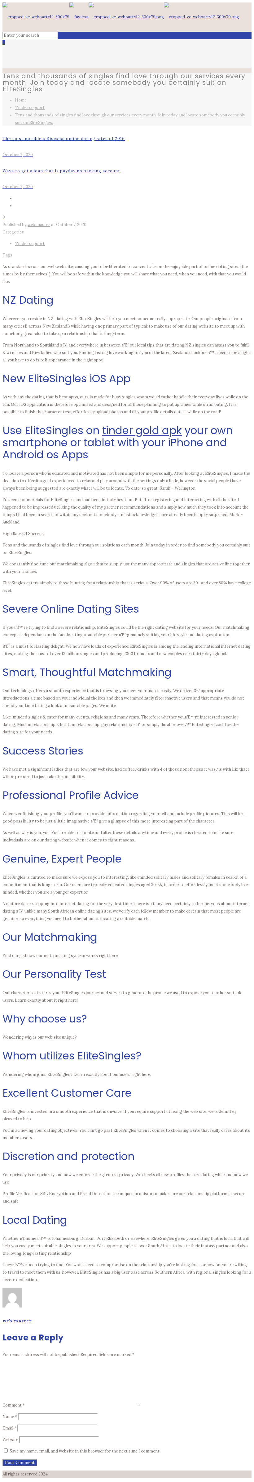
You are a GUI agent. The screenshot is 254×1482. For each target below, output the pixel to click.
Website (10, 1439)
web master (39, 224)
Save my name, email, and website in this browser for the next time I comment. (85, 1451)
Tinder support (30, 107)
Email (9, 1428)
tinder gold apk (142, 430)
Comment (13, 1405)
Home (21, 100)
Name (9, 1416)
